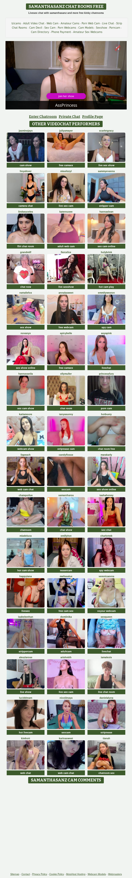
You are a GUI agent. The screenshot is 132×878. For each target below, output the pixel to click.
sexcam (66, 489)
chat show (66, 529)
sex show (25, 327)
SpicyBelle (66, 333)
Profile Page (92, 116)
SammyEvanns (106, 171)
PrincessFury (106, 373)
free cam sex (66, 611)
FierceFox (66, 252)
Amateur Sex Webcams (87, 32)
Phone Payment (61, 32)
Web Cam (52, 23)
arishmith (66, 657)
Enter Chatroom (43, 116)
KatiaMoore (25, 414)
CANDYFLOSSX (66, 454)
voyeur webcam (106, 611)
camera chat (26, 205)
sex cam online (106, 246)
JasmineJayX (26, 130)
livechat (106, 367)
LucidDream (25, 697)
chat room (66, 408)
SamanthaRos (66, 495)
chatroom (25, 529)
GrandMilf (25, 252)
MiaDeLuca (26, 535)
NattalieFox (25, 292)
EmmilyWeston (106, 292)
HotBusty (106, 414)
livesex (25, 611)
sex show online (25, 367)
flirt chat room (25, 246)
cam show (26, 165)
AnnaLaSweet (66, 292)
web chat (25, 773)
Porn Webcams (67, 27)
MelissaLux (66, 576)
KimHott (25, 738)
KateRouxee (66, 211)
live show (25, 692)
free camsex (66, 165)
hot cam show (25, 570)
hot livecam (25, 732)
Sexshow (101, 27)
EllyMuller (66, 373)
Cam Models (86, 27)
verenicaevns (106, 576)
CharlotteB (106, 535)
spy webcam (106, 570)
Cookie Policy (56, 874)
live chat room (106, 692)
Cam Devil (35, 27)
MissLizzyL (66, 171)
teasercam (66, 570)
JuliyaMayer (66, 130)
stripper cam (106, 205)
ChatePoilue (26, 495)
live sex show (106, 165)
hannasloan (106, 211)
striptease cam (66, 448)
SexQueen (106, 616)
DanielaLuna (106, 697)
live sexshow (66, 286)
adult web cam (66, 246)
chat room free (106, 448)
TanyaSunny (66, 414)
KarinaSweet (66, 738)
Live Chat (108, 23)
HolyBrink (106, 252)
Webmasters (115, 874)
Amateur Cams (70, 23)
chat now (25, 286)
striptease (106, 732)
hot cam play (106, 286)
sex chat (106, 529)
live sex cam (66, 205)
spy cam (106, 327)
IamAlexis (106, 657)
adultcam (66, 651)
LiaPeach (26, 454)
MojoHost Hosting (75, 874)
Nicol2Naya (66, 697)
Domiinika (66, 616)
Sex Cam (50, 27)
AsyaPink (106, 333)
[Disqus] (66, 828)
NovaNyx (26, 333)
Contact (25, 874)
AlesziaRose (25, 657)
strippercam (26, 651)
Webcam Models (97, 874)
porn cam (106, 408)
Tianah (106, 738)
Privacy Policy (39, 874)
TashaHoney (106, 495)
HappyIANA (25, 576)
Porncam (114, 27)
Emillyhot (66, 535)
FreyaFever (25, 171)
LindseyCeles (25, 211)
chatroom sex (106, 773)
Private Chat (69, 116)
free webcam (66, 327)
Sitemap (14, 874)
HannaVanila (25, 373)
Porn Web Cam (91, 23)
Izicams (16, 23)
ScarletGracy (106, 130)
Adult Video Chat (33, 23)
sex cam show (25, 408)
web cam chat (26, 489)
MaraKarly (106, 454)
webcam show (25, 448)
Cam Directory (40, 32)
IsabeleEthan (25, 616)
